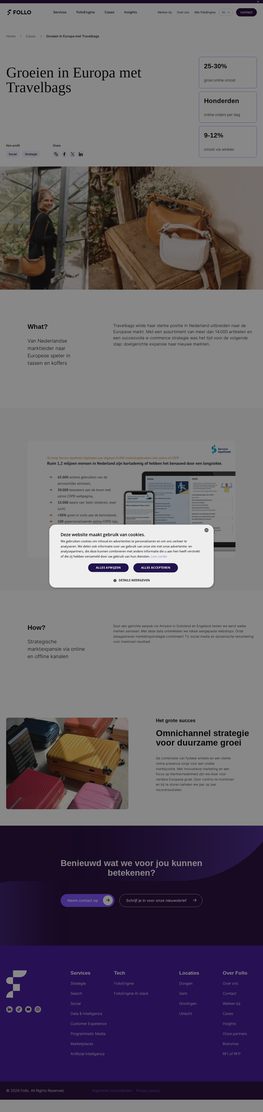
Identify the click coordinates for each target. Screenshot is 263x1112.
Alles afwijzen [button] (108, 568)
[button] (131, 580)
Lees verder (159, 556)
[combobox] (206, 530)
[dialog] (131, 556)
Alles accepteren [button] (155, 567)
